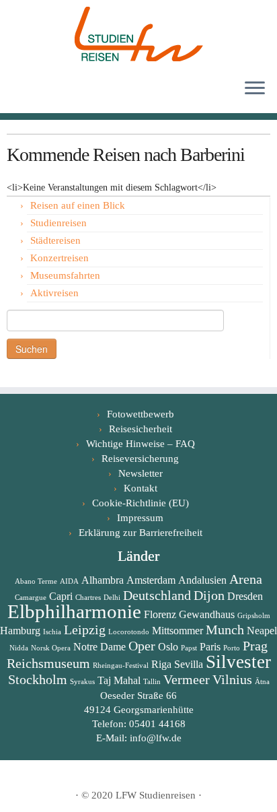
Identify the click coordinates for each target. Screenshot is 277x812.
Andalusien (202, 580)
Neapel (262, 630)
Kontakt (140, 488)
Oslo (168, 646)
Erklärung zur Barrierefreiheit (140, 532)
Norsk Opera (51, 648)
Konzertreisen (59, 257)
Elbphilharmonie (74, 611)
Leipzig (85, 629)
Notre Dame (99, 646)
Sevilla (188, 664)
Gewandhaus (207, 614)
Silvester (238, 662)
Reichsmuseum (48, 663)
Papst (189, 648)
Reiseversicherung (140, 458)
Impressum (140, 517)
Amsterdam (150, 580)
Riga (161, 664)
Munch (225, 629)
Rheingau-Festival (121, 665)
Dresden (245, 596)
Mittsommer (177, 630)
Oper (141, 645)
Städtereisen (55, 240)
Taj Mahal (119, 680)
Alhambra (102, 580)
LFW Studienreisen (156, 795)
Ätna (262, 681)
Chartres (88, 597)
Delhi (112, 597)
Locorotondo (128, 632)
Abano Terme (36, 581)
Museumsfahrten (65, 275)
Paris (210, 646)
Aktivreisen (54, 292)
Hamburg (20, 630)
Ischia (52, 632)
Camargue (30, 597)
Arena (245, 579)
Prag (255, 645)
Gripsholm (253, 615)
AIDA (69, 581)
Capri (61, 596)
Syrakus (82, 681)
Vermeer (186, 679)
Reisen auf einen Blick (77, 205)
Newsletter (140, 473)
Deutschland (157, 595)
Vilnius (232, 679)
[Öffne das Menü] (255, 89)
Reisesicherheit (140, 429)
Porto (231, 648)
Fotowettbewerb (140, 414)
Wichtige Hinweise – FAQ (140, 443)
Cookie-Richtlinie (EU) (140, 503)
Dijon (209, 595)
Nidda (18, 648)
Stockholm (37, 679)
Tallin (152, 681)
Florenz (160, 614)
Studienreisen (58, 222)
